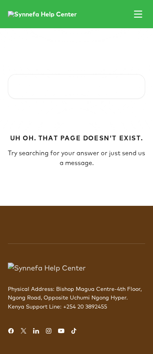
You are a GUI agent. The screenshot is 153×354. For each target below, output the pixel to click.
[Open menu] (138, 14)
